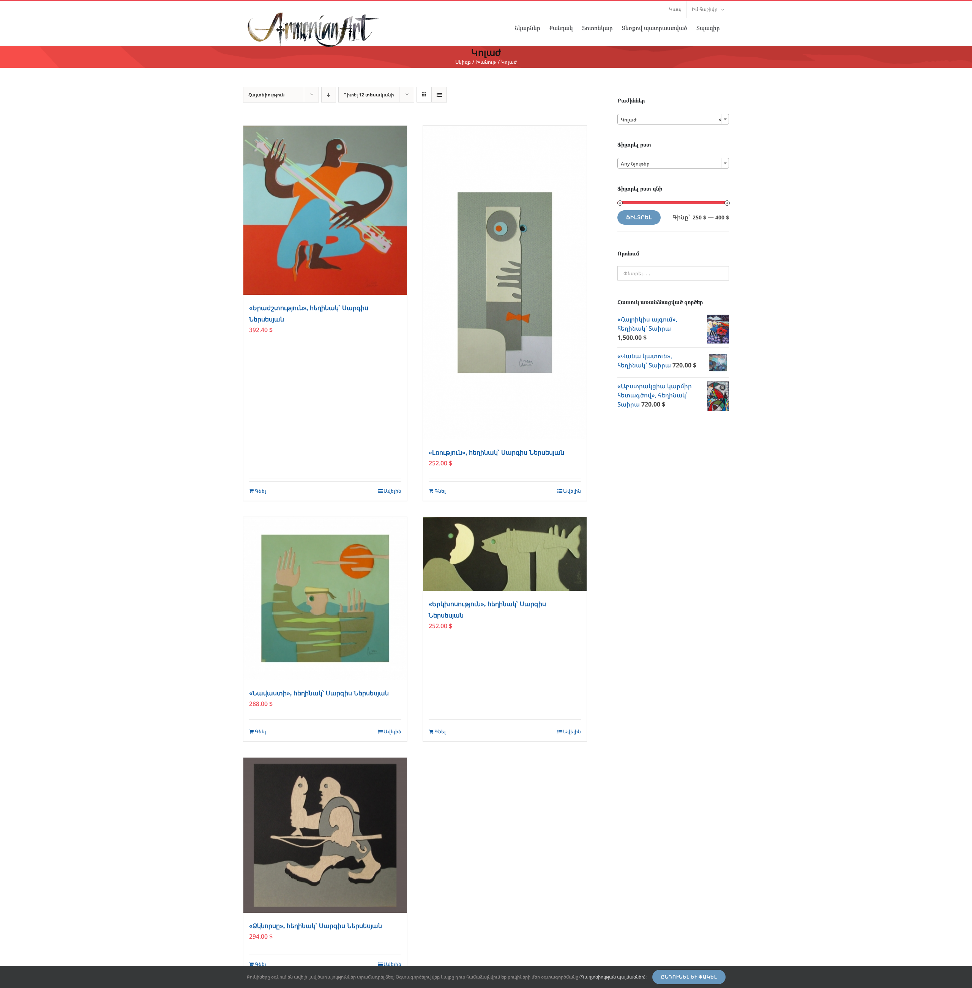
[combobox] (673, 119)
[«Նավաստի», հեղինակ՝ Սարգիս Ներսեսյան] (325, 599)
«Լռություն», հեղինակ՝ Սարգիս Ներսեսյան (496, 452)
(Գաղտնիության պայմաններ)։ (613, 977)
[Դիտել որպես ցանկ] (439, 94)
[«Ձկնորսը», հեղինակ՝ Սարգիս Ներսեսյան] (325, 835)
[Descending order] (328, 94)
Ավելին (392, 490)
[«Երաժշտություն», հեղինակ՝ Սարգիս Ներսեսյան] (325, 210)
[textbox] (673, 163)
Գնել (260, 490)
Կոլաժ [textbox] (671, 119)
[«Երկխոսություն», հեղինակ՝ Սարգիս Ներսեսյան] (505, 554)
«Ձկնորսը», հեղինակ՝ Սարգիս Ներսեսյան (315, 926)
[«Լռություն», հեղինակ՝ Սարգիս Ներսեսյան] (505, 283)
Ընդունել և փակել (689, 977)
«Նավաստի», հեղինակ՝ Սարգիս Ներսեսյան (319, 693)
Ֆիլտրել (639, 217)
